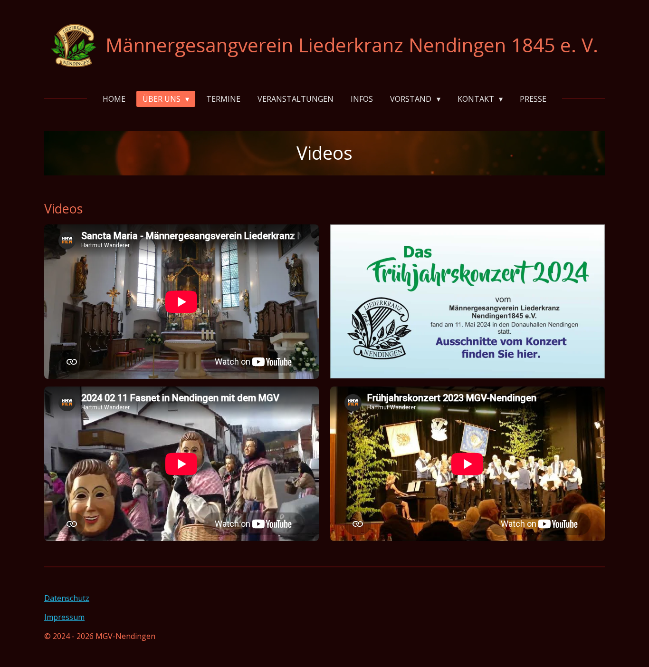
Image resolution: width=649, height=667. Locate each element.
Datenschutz (66, 598)
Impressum (64, 617)
